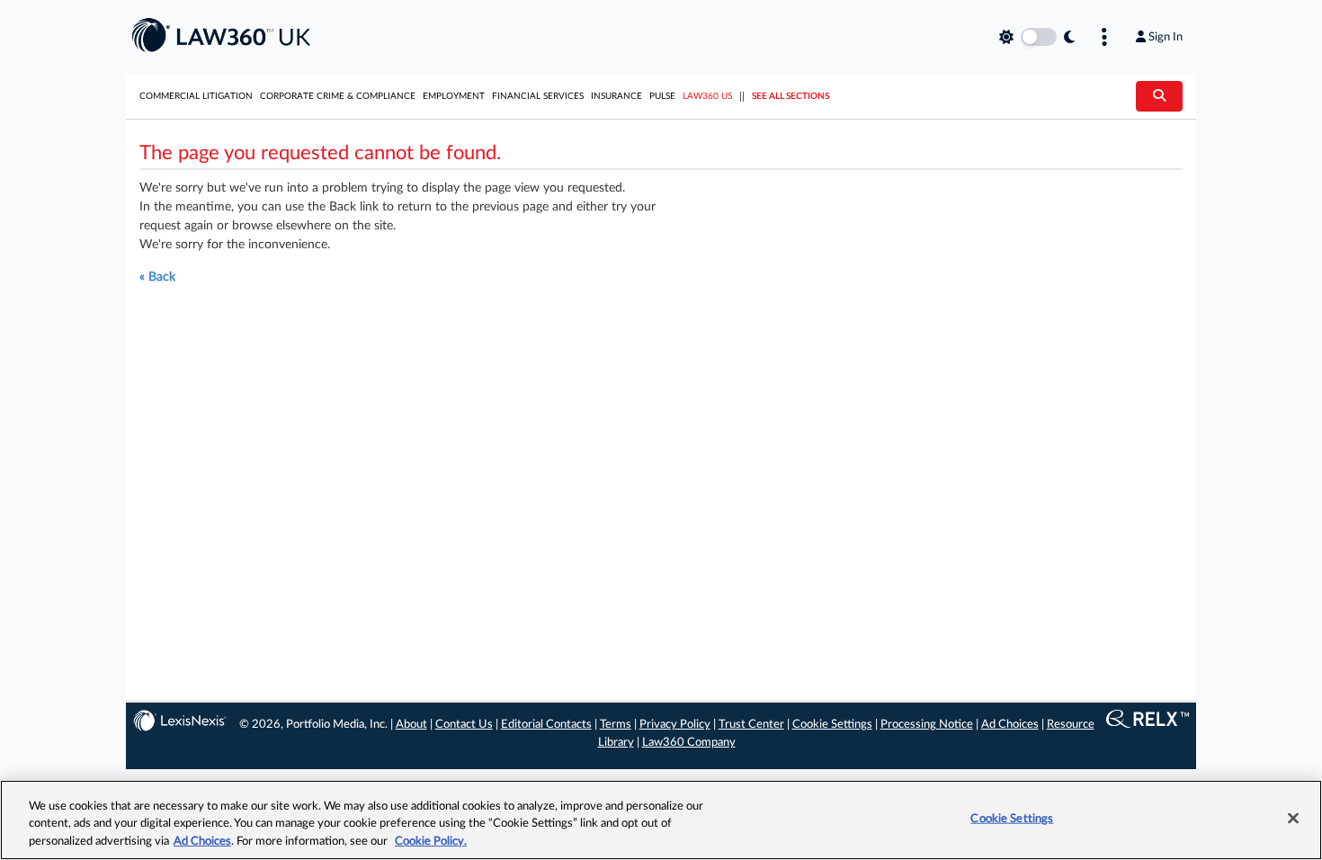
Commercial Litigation (196, 96)
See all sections (790, 96)
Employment (454, 96)
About (411, 724)
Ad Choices (1010, 724)
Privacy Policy (674, 724)
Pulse (662, 96)
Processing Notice (926, 724)
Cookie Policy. (431, 841)
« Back (157, 277)
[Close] (1293, 818)
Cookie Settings (832, 724)
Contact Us (464, 724)
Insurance (616, 96)
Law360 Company (689, 742)
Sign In (1165, 36)
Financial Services (538, 96)
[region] (661, 820)
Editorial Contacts (546, 724)
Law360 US (707, 96)
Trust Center (751, 724)
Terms (615, 724)
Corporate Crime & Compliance (337, 96)
